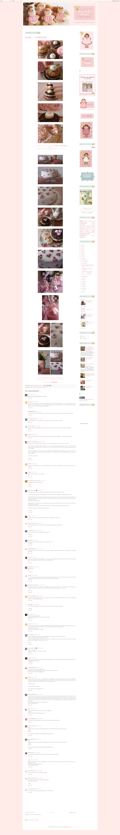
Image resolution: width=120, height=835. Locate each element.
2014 (82, 253)
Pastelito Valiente (31, 548)
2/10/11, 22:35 (38, 411)
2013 (82, 255)
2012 (82, 256)
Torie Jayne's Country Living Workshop (86, 310)
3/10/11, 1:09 (33, 516)
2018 (82, 246)
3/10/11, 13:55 (38, 548)
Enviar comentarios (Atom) (35, 814)
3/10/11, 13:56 (33, 557)
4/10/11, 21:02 (37, 634)
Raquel (29, 657)
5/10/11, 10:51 (39, 667)
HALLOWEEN (89, 227)
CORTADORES (92, 224)
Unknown (30, 401)
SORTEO (93, 235)
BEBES (81, 221)
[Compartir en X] (48, 385)
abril (83, 284)
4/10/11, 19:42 (33, 623)
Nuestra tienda (34, 28)
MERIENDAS (41, 387)
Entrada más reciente (29, 812)
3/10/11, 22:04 (36, 604)
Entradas (83, 336)
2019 (82, 244)
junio (83, 281)
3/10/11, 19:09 (42, 585)
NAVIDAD (81, 231)
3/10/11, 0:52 (43, 480)
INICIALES (93, 227)
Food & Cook (83, 313)
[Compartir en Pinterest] (50, 385)
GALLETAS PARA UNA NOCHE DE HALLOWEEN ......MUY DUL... (88, 266)
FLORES (84, 227)
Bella (29, 708)
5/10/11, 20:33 (33, 677)
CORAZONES (82, 224)
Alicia (29, 516)
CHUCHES (93, 222)
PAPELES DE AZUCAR (83, 232)
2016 (82, 250)
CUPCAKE (88, 226)
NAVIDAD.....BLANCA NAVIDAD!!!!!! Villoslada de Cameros (90, 374)
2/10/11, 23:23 (35, 434)
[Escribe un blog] (47, 385)
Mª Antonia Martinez (32, 694)
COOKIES (31, 387)
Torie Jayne (83, 308)
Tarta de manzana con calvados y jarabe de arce (89, 315)
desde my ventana (31, 770)
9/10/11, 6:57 (38, 739)
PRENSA (93, 232)
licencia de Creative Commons (86, 400)
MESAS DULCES (89, 228)
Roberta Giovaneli (31, 725)
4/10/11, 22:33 (40, 648)
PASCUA (90, 232)
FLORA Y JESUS (31, 426)
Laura (29, 623)
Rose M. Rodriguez (32, 596)
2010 (82, 292)
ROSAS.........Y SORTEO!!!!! (86, 274)
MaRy (29, 677)
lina (28, 614)
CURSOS (93, 226)
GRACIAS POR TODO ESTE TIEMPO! (90, 301)
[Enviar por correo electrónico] (46, 385)
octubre (83, 263)
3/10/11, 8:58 (38, 530)
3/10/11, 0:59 (40, 490)
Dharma (29, 434)
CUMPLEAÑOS (35, 387)
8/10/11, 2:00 (33, 708)
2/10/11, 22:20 (32, 394)
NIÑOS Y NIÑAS (90, 231)
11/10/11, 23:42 (36, 752)
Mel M (29, 463)
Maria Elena (30, 566)
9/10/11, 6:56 (38, 725)
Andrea (29, 575)
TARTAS (44, 387)
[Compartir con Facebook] (49, 385)
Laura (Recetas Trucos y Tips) (34, 480)
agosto (83, 278)
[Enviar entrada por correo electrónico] (44, 385)
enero (83, 290)
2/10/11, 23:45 (42, 441)
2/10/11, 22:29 (35, 401)
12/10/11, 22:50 (39, 778)
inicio (26, 28)
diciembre (84, 260)
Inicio (51, 812)
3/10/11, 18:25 (36, 566)
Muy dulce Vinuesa (34, 385)
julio (83, 279)
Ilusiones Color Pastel (32, 523)
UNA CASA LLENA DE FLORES (89, 323)
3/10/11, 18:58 (34, 575)
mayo (83, 283)
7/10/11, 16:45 (39, 694)
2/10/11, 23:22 (37, 426)
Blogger (69, 826)
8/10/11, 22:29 (40, 718)
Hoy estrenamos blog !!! (90, 364)
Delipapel (82, 299)
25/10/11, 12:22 (38, 789)
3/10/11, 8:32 (39, 523)
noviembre (84, 261)
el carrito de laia (31, 789)
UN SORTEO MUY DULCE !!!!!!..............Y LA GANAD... (87, 272)
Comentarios (83, 338)
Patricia (29, 472)
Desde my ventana (84, 321)
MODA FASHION (92, 229)
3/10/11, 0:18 (34, 472)
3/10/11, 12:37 (35, 540)
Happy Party (30, 752)
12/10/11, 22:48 (39, 770)
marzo (83, 286)
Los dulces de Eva (31, 530)
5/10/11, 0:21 (33, 657)
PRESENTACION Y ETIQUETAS (87, 234)
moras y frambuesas (32, 718)
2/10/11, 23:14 (39, 418)
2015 (82, 251)
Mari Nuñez (30, 604)
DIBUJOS (80, 227)
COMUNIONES (82, 223)
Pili (28, 394)
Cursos (43, 28)
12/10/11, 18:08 (34, 759)
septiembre (84, 276)
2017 (82, 248)
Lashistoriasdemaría (32, 667)
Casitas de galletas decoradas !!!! (89, 358)
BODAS (85, 221)
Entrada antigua (72, 812)
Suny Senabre (31, 634)
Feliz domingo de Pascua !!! (89, 380)
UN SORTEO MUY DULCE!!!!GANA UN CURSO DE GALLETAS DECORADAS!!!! (90, 348)
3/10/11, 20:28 (39, 596)
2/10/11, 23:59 (34, 463)
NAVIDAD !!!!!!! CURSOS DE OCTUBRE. (87, 269)
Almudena (30, 540)
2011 (82, 258)
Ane (29, 557)
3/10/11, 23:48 (33, 614)
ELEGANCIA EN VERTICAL (33, 441)
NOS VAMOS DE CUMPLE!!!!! (89, 387)
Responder (30, 398)
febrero (83, 288)
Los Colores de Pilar (32, 418)
